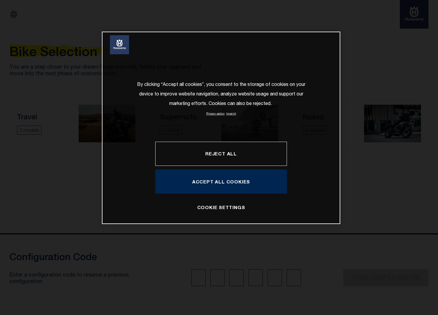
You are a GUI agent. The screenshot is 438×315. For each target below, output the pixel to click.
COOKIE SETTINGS (221, 207)
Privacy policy (215, 113)
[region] (221, 128)
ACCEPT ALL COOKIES (221, 181)
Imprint (231, 113)
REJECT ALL (221, 153)
